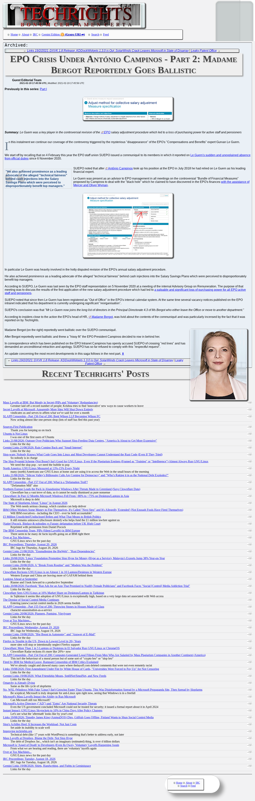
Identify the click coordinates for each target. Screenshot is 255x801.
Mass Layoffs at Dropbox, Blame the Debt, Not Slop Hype (38, 738)
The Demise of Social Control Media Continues (31, 599)
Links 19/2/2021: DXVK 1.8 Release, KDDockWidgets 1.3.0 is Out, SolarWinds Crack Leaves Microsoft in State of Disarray (108, 50)
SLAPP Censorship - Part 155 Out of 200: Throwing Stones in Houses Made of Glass (53, 606)
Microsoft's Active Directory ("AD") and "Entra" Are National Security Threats (50, 703)
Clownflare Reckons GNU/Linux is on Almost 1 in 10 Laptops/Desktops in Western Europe (57, 572)
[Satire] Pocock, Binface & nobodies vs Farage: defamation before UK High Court (51, 523)
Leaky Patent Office (204, 50)
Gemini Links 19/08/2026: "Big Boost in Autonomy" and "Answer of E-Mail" (49, 634)
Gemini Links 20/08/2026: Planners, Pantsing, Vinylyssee (37, 613)
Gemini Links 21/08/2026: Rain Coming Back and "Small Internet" (43, 447)
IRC (35, 34)
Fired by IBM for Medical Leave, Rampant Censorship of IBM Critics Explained (50, 662)
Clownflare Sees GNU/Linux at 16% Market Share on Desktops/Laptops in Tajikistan (53, 592)
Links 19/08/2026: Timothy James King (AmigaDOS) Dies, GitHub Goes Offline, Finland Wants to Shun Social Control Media (78, 717)
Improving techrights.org (17, 731)
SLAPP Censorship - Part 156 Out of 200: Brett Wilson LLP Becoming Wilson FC (51, 416)
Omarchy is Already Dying (19, 682)
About (25, 34)
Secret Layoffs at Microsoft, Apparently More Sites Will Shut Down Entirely (48, 409)
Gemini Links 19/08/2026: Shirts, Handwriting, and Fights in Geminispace (47, 765)
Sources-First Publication (17, 426)
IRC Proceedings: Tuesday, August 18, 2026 (29, 758)
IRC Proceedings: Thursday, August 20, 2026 (30, 544)
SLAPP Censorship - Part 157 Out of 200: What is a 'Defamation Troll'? (45, 482)
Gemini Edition (51, 34)
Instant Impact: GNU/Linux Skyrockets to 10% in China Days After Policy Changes (52, 710)
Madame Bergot (102, 316)
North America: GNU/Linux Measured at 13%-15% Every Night (41, 468)
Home (14, 34)
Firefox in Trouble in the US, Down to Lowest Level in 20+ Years (42, 641)
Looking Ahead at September (20, 579)
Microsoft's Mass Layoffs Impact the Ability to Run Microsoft (39, 696)
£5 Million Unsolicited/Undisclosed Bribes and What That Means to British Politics (52, 516)
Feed (106, 34)
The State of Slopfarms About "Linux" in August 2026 (35, 502)
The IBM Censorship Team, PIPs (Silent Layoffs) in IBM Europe (41, 530)
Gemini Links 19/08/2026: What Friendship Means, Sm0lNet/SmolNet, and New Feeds (54, 675)
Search (95, 34)
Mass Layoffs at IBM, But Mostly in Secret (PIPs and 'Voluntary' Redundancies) (50, 402)
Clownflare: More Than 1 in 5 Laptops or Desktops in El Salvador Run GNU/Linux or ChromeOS (61, 648)
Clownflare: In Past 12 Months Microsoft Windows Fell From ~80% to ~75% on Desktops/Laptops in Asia (66, 496)
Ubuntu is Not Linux (15, 433)
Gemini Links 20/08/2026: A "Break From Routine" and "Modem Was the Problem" (53, 565)
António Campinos (120, 168)
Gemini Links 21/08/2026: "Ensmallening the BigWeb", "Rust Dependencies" (49, 551)
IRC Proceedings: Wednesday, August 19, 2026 (31, 627)
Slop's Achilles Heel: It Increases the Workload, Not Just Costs (40, 724)
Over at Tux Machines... (17, 537)
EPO (107, 132)
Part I (43, 89)
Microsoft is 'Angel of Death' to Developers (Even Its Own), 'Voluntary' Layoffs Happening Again (61, 745)
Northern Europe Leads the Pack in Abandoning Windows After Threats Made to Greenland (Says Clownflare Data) (71, 489)
